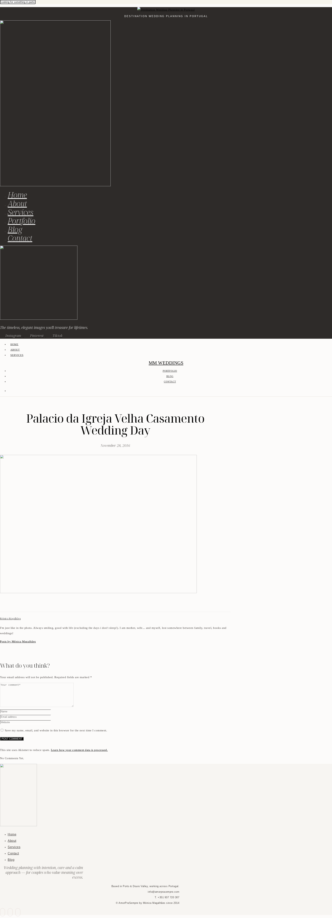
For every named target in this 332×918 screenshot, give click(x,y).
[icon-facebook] (2, 912)
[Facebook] (2, 605)
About (17, 203)
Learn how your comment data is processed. (79, 750)
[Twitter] (7, 605)
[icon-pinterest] (10, 912)
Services (20, 212)
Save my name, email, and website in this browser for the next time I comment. (56, 730)
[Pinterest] (11, 605)
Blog (15, 229)
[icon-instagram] (17, 912)
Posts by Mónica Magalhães (18, 641)
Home (17, 195)
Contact (20, 238)
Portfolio (21, 220)
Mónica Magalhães (10, 618)
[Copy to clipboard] (16, 605)
